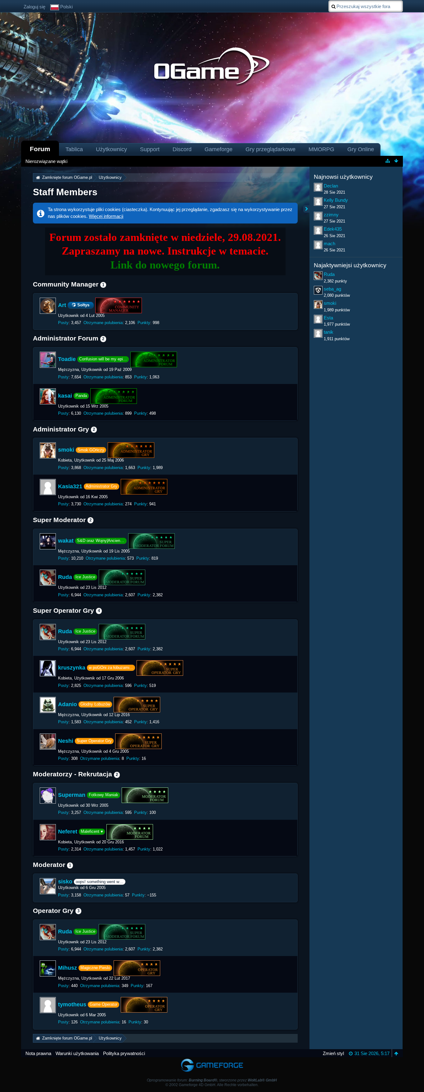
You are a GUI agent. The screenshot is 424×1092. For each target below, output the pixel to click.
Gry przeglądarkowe (270, 149)
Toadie (67, 359)
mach (329, 243)
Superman (71, 795)
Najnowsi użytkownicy (343, 177)
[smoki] (48, 450)
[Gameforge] (212, 1060)
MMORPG (321, 149)
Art (62, 305)
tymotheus (72, 1004)
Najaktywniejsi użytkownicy (350, 265)
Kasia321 (70, 486)
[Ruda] (48, 578)
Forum (40, 148)
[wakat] (48, 541)
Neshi (65, 741)
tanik (328, 332)
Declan (331, 185)
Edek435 (333, 229)
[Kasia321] (48, 487)
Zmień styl (333, 1053)
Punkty (144, 322)
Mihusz (67, 968)
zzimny (331, 214)
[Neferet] (48, 832)
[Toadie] (48, 360)
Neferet (67, 831)
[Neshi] (48, 741)
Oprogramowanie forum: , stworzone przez (212, 1080)
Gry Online (360, 149)
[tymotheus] (48, 1005)
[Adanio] (48, 705)
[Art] (48, 306)
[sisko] (48, 886)
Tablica (74, 149)
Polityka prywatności (124, 1053)
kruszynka (71, 668)
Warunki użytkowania (77, 1053)
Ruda (65, 577)
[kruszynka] (48, 668)
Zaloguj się (34, 6)
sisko (65, 881)
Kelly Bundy (336, 200)
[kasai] (48, 396)
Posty (63, 322)
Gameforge (218, 149)
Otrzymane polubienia (103, 322)
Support (150, 149)
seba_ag (332, 288)
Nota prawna (38, 1053)
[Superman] (48, 795)
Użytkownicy (111, 149)
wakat (66, 540)
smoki (66, 450)
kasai (65, 396)
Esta (328, 317)
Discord (182, 149)
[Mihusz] (48, 968)
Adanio (67, 704)
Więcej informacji (106, 216)
